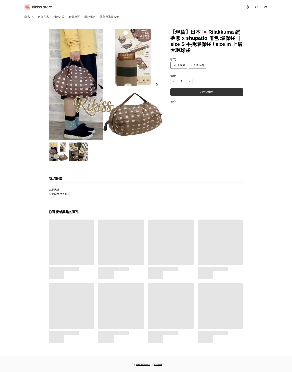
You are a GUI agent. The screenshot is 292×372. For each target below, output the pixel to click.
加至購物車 (207, 92)
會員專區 (74, 16)
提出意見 (158, 364)
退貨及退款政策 (109, 16)
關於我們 (89, 16)
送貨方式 (43, 16)
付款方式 (58, 16)
